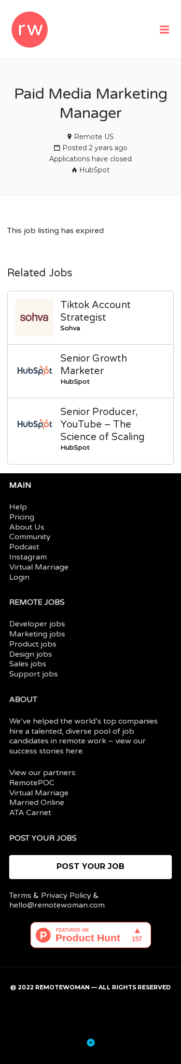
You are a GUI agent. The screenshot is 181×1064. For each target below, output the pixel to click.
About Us (26, 527)
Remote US (94, 136)
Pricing (21, 517)
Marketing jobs (37, 634)
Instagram (28, 557)
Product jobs (32, 644)
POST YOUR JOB (90, 866)
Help (18, 507)
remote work (82, 741)
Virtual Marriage (39, 567)
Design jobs (30, 654)
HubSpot (94, 170)
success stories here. (46, 751)
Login (19, 577)
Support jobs (33, 674)
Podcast (24, 547)
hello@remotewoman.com (57, 905)
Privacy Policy (66, 895)
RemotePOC (32, 783)
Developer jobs (37, 624)
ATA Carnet (30, 812)
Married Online (36, 802)
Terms (20, 895)
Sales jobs (27, 664)
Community (30, 537)
